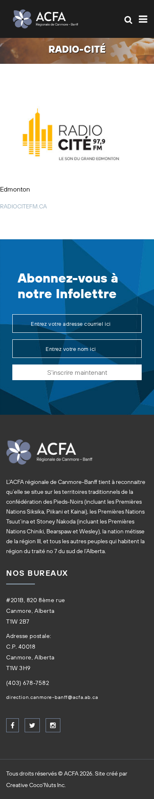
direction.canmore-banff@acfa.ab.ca (52, 697)
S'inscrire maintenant (77, 372)
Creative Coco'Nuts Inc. (36, 785)
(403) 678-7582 (27, 683)
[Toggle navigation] (141, 19)
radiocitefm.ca (23, 206)
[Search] (128, 19)
